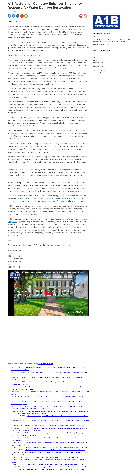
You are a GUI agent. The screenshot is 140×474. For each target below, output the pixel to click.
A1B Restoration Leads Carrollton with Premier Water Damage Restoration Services (55, 450)
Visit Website (97, 73)
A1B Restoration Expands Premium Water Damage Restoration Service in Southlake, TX (56, 447)
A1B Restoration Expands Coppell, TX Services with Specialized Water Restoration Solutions (56, 467)
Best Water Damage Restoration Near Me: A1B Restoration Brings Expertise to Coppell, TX (55, 469)
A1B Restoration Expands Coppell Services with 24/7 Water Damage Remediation (54, 457)
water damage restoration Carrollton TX (34, 198)
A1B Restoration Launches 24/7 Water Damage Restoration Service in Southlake (54, 425)
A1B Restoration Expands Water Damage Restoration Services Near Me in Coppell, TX (55, 464)
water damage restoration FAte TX (71, 198)
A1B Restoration (45, 364)
